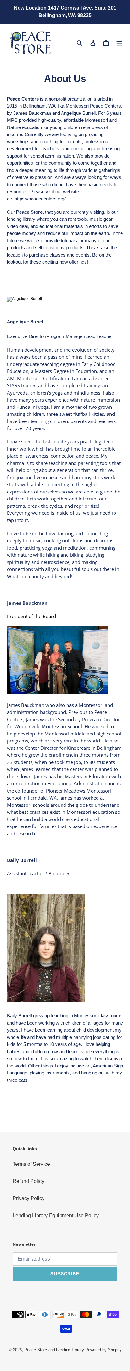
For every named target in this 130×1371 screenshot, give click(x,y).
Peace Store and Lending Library (54, 1350)
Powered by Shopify (103, 1350)
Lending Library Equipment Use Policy (56, 1215)
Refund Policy (28, 1181)
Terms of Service (31, 1164)
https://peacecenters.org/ (40, 198)
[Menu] (119, 42)
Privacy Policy (28, 1198)
